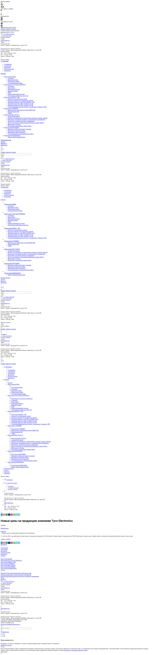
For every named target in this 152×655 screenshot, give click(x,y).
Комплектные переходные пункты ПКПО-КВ (21, 110)
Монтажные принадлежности (17, 132)
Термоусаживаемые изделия (16, 94)
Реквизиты (7, 70)
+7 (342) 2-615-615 (8, 34)
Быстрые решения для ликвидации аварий (20, 100)
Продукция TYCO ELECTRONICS (15, 84)
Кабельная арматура (14, 89)
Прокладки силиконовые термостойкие (19, 126)
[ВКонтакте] (2, 515)
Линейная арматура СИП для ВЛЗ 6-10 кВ (20, 103)
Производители (6, 140)
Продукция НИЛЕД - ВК (12, 97)
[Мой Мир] (7, 515)
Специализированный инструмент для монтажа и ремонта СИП (27, 107)
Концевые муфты (13, 80)
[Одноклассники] (4, 515)
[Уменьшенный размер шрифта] (1, 3)
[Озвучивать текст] (2, 23)
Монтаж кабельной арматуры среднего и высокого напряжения (20, 576)
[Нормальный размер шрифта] (2, 5)
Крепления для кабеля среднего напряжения (21, 121)
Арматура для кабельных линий (17, 99)
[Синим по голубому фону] (1, 14)
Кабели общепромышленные (16, 137)
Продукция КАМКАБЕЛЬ (12, 135)
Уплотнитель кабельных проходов (18, 95)
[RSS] (1, 516)
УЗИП (10, 113)
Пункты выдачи (9, 69)
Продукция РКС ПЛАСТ (12, 115)
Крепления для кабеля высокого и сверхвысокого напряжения (26, 119)
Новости (4, 143)
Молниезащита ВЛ (13, 111)
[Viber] (12, 515)
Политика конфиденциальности (10, 624)
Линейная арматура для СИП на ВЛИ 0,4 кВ (21, 102)
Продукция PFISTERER (11, 127)
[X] (9, 515)
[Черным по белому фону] (1, 10)
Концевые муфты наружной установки (19, 129)
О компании (5, 61)
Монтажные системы (14, 124)
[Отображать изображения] (2, 18)
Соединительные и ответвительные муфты (21, 134)
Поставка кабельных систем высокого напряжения (16, 575)
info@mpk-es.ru (5, 40)
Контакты (4, 145)
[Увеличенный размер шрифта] (2, 7)
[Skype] (16, 515)
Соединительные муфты (15, 83)
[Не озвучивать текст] (1, 26)
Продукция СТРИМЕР (11, 108)
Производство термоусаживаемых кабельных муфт (16, 573)
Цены (2, 578)
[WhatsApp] (14, 515)
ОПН (9, 92)
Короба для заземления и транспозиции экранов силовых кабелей (27, 118)
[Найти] (2, 156)
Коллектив (7, 67)
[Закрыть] (1, 653)
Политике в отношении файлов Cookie (75, 650)
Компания (4, 544)
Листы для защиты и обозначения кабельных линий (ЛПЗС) (26, 123)
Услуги (3, 142)
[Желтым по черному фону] (1, 12)
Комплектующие (13, 91)
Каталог (3, 74)
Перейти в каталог (6, 645)
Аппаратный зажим (14, 116)
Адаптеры (11, 78)
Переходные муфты (14, 81)
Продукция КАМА (10, 76)
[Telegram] (19, 515)
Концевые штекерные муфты (16, 130)
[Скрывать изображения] (1, 20)
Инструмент (11, 88)
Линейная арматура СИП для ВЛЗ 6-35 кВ (20, 105)
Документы (7, 66)
